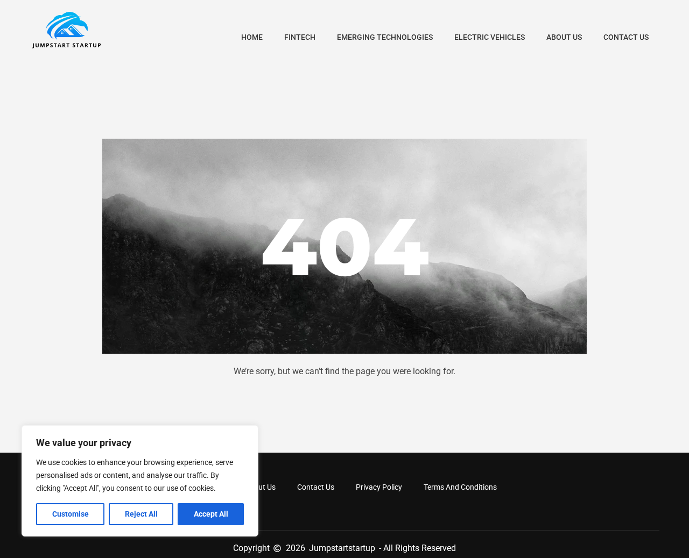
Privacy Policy (379, 487)
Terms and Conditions (460, 487)
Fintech (299, 37)
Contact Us (626, 37)
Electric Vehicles (489, 37)
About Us (564, 37)
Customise (70, 514)
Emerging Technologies (385, 37)
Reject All (141, 514)
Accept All (211, 514)
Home (252, 37)
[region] (140, 480)
